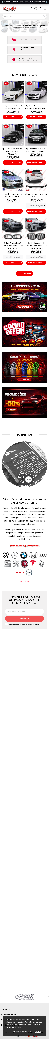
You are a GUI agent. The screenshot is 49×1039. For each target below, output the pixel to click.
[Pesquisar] (44, 16)
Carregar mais (24, 273)
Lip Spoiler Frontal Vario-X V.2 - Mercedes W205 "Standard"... (13, 151)
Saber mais (24, 581)
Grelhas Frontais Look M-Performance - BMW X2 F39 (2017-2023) (13, 245)
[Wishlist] (36, 8)
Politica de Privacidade (22, 1032)
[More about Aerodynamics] (24, 996)
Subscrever (24, 619)
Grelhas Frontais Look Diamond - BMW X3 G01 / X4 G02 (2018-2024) (36, 245)
